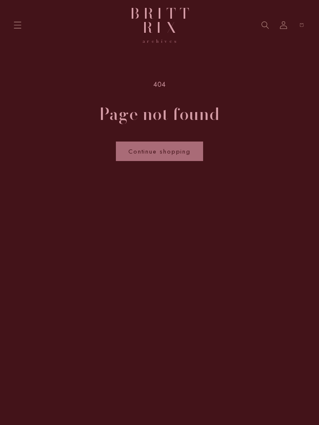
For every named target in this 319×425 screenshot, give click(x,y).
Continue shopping (159, 151)
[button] (17, 25)
